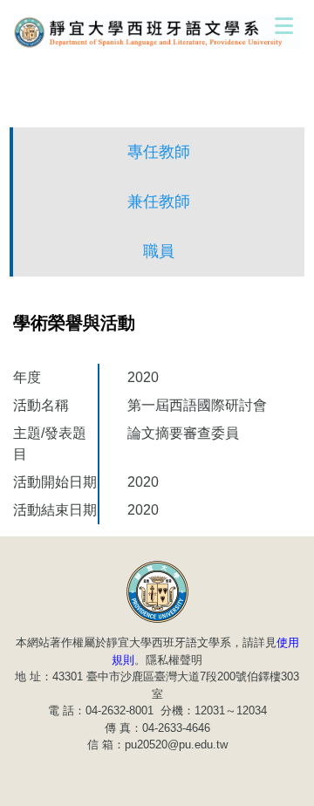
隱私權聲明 (174, 659)
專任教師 (158, 152)
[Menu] (283, 25)
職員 (158, 251)
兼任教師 (158, 201)
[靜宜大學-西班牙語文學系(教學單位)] (157, 591)
